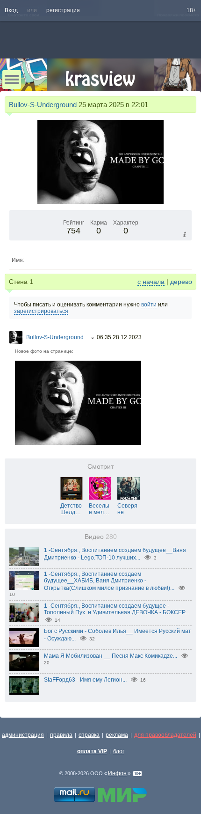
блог (118, 751)
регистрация (63, 10)
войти (149, 304)
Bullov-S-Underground (43, 105)
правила (61, 735)
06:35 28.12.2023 (119, 337)
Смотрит (100, 466)
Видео (101, 536)
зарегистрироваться (41, 311)
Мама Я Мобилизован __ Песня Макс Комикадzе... (110, 656)
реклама (117, 735)
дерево (181, 281)
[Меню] (11, 79)
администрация (23, 735)
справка (89, 735)
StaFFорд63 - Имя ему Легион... (85, 679)
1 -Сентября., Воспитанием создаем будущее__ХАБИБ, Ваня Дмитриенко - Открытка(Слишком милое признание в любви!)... (109, 581)
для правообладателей (165, 735)
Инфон (117, 773)
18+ (191, 10)
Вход (11, 10)
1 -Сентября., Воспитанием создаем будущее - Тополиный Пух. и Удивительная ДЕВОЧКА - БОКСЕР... (116, 609)
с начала (151, 281)
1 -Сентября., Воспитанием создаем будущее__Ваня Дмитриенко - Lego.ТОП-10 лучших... (115, 554)
